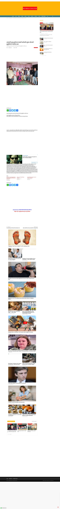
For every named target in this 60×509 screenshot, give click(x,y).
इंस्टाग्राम (22, 211)
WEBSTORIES (44, 16)
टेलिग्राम (29, 211)
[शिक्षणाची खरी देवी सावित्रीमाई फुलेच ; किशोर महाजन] (32, 426)
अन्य (47, 16)
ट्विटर (18, 211)
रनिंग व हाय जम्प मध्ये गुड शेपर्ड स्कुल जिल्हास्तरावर (20, 177)
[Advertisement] (46, 8)
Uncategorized (36, 47)
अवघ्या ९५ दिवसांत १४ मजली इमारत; (47, 41)
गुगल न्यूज (25, 211)
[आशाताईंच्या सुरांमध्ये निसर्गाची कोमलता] (41, 53)
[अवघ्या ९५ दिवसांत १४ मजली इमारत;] (41, 42)
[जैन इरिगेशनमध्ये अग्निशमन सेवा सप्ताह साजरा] (41, 39)
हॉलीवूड (25, 16)
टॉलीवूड (22, 16)
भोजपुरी (29, 16)
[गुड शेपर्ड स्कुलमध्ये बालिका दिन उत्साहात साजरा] (22, 426)
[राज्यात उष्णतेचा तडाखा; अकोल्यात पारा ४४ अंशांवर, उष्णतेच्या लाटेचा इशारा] (41, 49)
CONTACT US (10, 478)
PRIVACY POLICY (15, 478)
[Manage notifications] (58, 507)
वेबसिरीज (32, 16)
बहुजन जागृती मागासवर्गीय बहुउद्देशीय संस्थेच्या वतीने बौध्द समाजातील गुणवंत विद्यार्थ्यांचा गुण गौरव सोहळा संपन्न (11, 178)
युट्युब (20, 211)
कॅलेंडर (39, 16)
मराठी (16, 16)
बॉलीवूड (19, 16)
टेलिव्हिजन (36, 16)
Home (13, 16)
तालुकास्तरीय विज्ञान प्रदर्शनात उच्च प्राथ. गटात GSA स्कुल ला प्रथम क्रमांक (31, 177)
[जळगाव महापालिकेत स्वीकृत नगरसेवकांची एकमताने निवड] (46, 26)
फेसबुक (15, 211)
